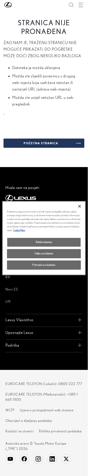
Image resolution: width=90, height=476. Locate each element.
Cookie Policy (19, 230)
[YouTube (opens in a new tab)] (10, 459)
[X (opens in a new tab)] (66, 459)
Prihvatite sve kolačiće (43, 264)
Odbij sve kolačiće (44, 253)
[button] (16, 4)
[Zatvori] (79, 206)
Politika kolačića (44, 242)
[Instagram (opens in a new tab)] (38, 459)
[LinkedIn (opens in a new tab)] (52, 459)
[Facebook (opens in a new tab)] (24, 459)
